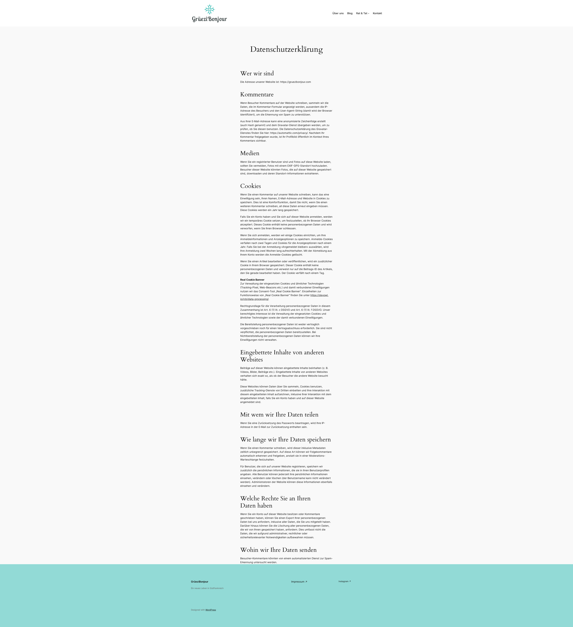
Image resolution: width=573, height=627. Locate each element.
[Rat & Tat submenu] (368, 13)
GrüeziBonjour (199, 581)
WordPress (210, 610)
